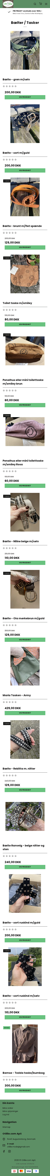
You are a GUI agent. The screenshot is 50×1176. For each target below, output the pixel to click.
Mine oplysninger (10, 1111)
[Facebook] (4, 1152)
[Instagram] (9, 1152)
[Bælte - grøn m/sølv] (25, 53)
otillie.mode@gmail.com (18, 1146)
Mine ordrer (8, 1108)
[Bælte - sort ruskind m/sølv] (25, 969)
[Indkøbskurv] (40, 4)
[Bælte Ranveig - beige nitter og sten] (25, 819)
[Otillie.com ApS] (8, 4)
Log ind (6, 1114)
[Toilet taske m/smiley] (25, 277)
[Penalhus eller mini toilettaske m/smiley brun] (25, 354)
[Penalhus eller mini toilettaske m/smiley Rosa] (25, 434)
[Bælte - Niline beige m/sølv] (25, 515)
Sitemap (6, 1127)
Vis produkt (25, 97)
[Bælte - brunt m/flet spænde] (25, 200)
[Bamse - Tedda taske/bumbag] (25, 1046)
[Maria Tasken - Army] (25, 669)
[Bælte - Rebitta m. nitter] (25, 742)
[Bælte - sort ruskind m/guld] (25, 896)
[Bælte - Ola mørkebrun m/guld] (25, 592)
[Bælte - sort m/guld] (25, 126)
